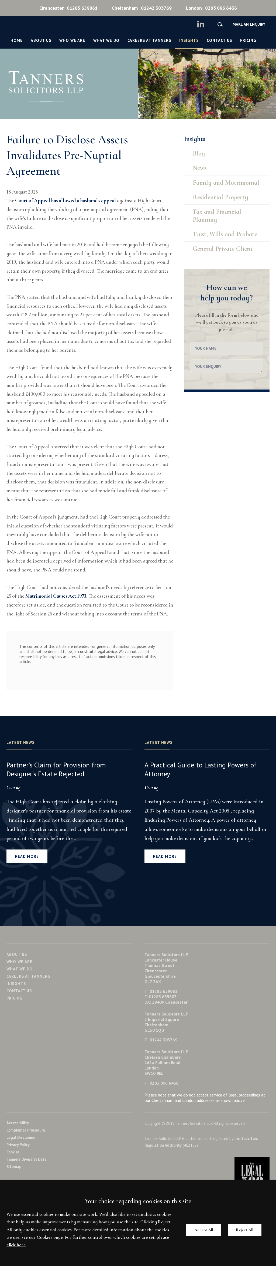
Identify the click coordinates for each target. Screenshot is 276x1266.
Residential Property (220, 197)
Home (17, 40)
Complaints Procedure (25, 1130)
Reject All (244, 1230)
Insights (189, 40)
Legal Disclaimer (21, 1137)
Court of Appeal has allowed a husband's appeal (65, 200)
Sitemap (13, 1166)
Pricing (248, 40)
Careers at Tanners (149, 40)
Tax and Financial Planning (217, 216)
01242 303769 (142, 8)
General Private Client (223, 249)
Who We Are (72, 40)
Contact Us (219, 40)
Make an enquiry (249, 24)
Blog (199, 153)
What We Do (106, 40)
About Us (41, 40)
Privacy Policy (18, 1144)
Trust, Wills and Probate (225, 234)
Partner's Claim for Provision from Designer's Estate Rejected (56, 769)
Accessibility (17, 1122)
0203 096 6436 (211, 8)
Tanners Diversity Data (26, 1159)
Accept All (203, 1230)
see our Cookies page (42, 1237)
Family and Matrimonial (226, 183)
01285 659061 (68, 8)
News (199, 168)
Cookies (13, 1152)
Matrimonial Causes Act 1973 (55, 596)
